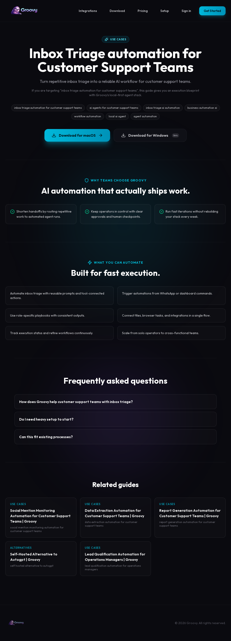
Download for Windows (153, 135)
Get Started (212, 11)
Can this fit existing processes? (46, 437)
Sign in (186, 11)
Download (117, 11)
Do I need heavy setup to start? (46, 419)
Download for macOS (77, 135)
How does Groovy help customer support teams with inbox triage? (76, 401)
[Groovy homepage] (24, 11)
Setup (164, 11)
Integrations (88, 11)
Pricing (143, 11)
